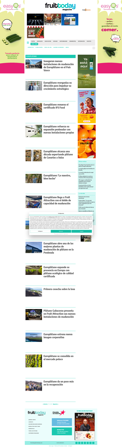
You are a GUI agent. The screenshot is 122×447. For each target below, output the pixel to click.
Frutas (33, 41)
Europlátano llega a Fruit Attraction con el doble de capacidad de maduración (57, 200)
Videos (67, 47)
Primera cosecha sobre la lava (59, 289)
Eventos (89, 41)
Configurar (40, 231)
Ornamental (72, 41)
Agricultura (48, 41)
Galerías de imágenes (58, 47)
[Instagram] (79, 443)
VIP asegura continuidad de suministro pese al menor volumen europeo (85, 181)
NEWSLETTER (60, 429)
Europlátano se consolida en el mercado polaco (58, 357)
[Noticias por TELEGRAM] (54, 421)
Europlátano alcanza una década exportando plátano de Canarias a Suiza (58, 154)
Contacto (31, 422)
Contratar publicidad (34, 433)
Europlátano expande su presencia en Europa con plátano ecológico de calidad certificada (59, 272)
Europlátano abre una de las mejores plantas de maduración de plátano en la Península (59, 248)
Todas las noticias (33, 430)
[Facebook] (82, 443)
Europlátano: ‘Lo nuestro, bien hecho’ (57, 177)
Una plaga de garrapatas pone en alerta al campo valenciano (86, 165)
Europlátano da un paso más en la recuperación (59, 383)
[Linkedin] (85, 443)
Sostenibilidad (63, 41)
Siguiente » (55, 404)
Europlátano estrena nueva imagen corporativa (58, 336)
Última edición (39, 47)
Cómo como (34, 44)
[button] (28, 42)
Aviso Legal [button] (51, 445)
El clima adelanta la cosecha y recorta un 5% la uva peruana (86, 177)
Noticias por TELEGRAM (62, 420)
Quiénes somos (32, 419)
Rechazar (61, 231)
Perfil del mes (47, 47)
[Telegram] (90, 443)
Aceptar (81, 231)
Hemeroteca (31, 47)
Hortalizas (40, 41)
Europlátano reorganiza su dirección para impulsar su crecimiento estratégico (58, 85)
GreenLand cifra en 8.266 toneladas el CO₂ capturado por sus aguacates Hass (86, 187)
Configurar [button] (70, 445)
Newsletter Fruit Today (34, 426)
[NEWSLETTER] (54, 430)
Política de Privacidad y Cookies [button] (60, 445)
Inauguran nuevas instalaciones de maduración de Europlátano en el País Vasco (59, 65)
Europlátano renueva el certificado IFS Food (56, 106)
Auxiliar (55, 41)
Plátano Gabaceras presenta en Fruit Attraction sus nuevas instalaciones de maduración (59, 313)
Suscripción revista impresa (35, 424)
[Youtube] (88, 443)
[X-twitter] (76, 443)
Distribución (81, 41)
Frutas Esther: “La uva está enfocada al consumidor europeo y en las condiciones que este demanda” (87, 203)
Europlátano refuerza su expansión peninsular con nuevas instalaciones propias (59, 129)
